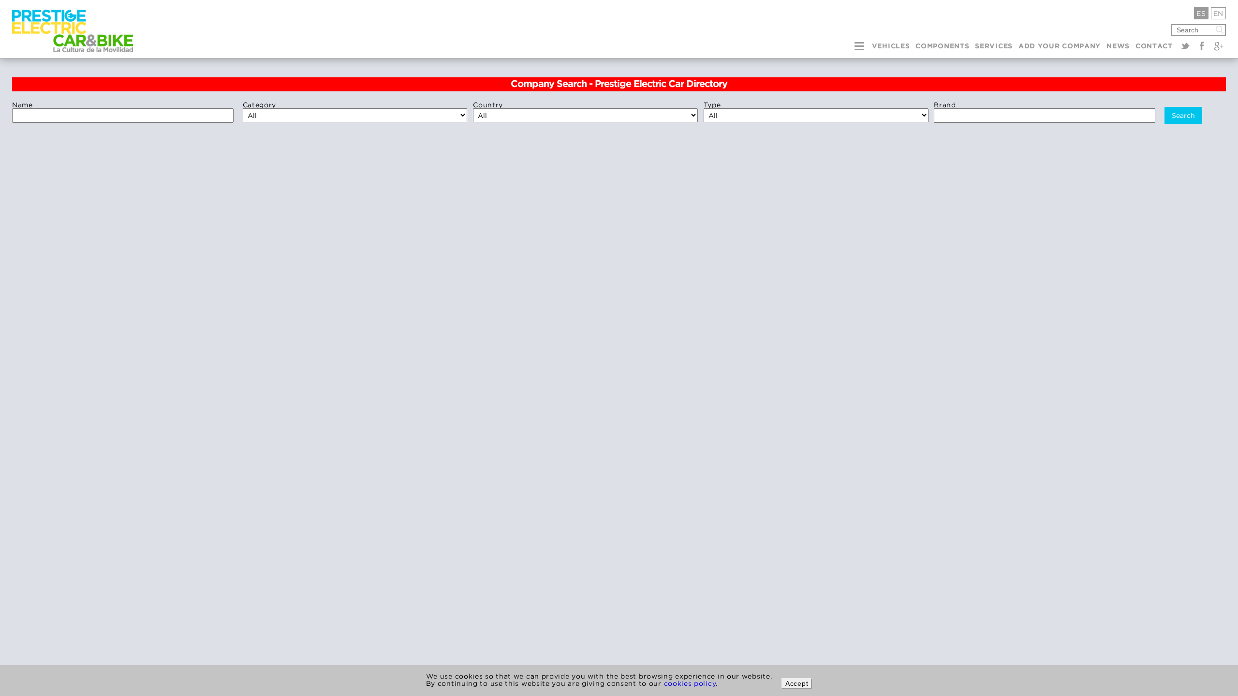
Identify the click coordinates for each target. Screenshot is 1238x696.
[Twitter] (1185, 46)
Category (260, 104)
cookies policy (690, 683)
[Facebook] (1202, 46)
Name (22, 104)
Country (488, 104)
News (1118, 46)
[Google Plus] (1218, 46)
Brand (945, 104)
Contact (1154, 46)
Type (712, 104)
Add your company (1059, 46)
